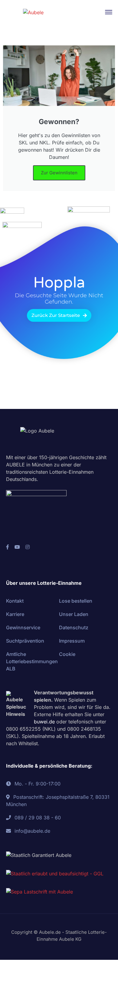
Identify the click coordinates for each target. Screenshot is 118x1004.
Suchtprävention (25, 641)
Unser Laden (73, 614)
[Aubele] (33, 12)
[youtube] (17, 547)
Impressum (72, 641)
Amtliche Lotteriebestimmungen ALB (32, 661)
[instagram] (27, 547)
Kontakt (15, 601)
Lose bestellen (75, 601)
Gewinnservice (23, 627)
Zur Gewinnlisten (59, 173)
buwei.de (44, 722)
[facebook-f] (7, 547)
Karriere (15, 614)
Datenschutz (73, 627)
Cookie (67, 654)
